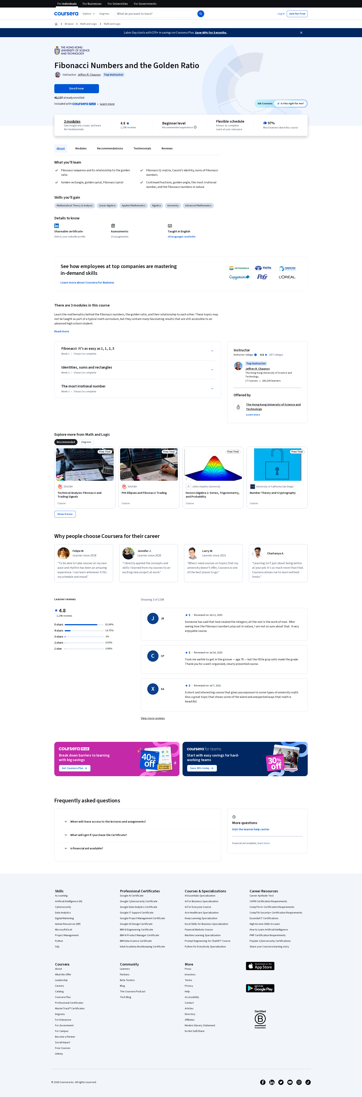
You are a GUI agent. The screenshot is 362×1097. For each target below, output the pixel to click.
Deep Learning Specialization (201, 918)
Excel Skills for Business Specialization (206, 924)
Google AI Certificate (131, 896)
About (61, 148)
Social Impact (62, 1042)
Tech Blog (125, 997)
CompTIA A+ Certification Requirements (272, 907)
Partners (125, 974)
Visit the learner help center (250, 829)
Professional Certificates (69, 1003)
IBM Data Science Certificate (136, 941)
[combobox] (152, 13)
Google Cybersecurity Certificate (138, 901)
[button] (104, 13)
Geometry (173, 205)
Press (188, 969)
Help (187, 991)
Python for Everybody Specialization (205, 947)
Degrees (60, 1014)
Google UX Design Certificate (136, 924)
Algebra (156, 205)
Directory (190, 1014)
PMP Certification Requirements (268, 935)
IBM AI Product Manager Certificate (139, 935)
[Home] (56, 24)
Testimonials (142, 148)
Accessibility (192, 997)
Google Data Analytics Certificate (138, 907)
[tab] (65, 442)
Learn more (107, 104)
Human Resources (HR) (68, 924)
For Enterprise (63, 1020)
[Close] (301, 32)
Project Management (67, 935)
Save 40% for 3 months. (211, 33)
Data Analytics (63, 913)
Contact (189, 1003)
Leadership (61, 980)
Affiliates (190, 1020)
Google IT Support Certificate (136, 913)
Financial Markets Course (199, 930)
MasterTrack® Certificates (70, 1008)
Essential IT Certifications (264, 918)
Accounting (61, 896)
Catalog (59, 991)
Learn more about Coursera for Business (87, 282)
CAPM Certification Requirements (268, 901)
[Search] (200, 13)
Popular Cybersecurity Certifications (270, 941)
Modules (81, 148)
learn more (264, 843)
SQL (57, 947)
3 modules (72, 121)
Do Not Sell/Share (195, 1031)
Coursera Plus (63, 997)
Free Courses (62, 1048)
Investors (190, 974)
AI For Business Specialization (201, 901)
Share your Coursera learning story (269, 947)
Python (59, 941)
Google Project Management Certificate (142, 918)
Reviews (167, 148)
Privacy (189, 986)
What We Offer (63, 974)
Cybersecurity (63, 907)
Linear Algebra (107, 205)
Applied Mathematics (134, 205)
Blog (122, 986)
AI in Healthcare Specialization (202, 913)
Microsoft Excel (63, 930)
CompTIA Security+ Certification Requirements (276, 913)
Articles (189, 1008)
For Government (64, 1025)
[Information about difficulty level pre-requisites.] (195, 127)
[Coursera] (66, 14)
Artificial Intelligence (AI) (68, 901)
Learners (125, 969)
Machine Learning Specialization (203, 935)
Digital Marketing (64, 918)
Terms (188, 980)
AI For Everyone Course (198, 907)
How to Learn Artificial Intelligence (269, 930)
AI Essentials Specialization (200, 896)
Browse (69, 24)
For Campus (61, 1031)
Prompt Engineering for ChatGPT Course (207, 941)
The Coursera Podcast (132, 991)
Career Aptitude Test (262, 896)
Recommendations (110, 148)
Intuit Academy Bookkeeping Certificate (142, 947)
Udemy (59, 1054)
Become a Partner (65, 1037)
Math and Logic (88, 24)
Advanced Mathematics (198, 205)
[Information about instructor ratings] (255, 354)
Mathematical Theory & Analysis (75, 205)
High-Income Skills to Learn (265, 924)
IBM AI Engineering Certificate (136, 930)
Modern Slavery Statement (200, 1025)
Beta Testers (127, 980)
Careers (59, 986)
